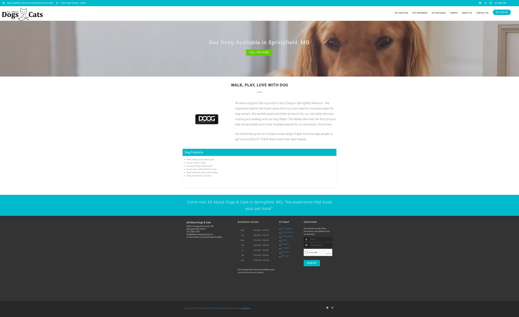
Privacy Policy (207, 308)
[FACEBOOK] (480, 3)
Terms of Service (221, 308)
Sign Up (311, 263)
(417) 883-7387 (193, 232)
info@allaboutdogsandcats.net (200, 234)
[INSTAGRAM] (485, 3)
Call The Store (259, 52)
